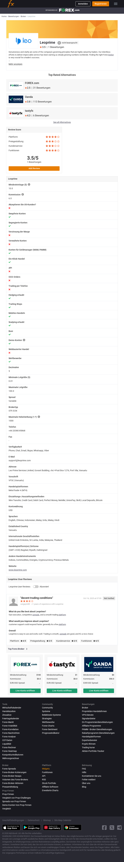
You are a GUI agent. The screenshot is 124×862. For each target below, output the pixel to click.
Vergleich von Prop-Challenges (16, 798)
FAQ (84, 768)
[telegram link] (119, 827)
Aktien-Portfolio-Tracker (93, 751)
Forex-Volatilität (9, 726)
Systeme (46, 711)
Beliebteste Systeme (51, 715)
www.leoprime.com (18, 570)
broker (111, 55)
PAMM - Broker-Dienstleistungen (97, 729)
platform (62, 615)
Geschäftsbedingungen (13, 820)
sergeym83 (25, 604)
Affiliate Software (50, 787)
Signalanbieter (88, 718)
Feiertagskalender (10, 718)
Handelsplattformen (91, 736)
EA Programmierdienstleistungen (97, 722)
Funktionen (47, 772)
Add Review (34, 168)
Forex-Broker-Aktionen (12, 783)
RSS (44, 779)
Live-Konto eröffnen (25, 690)
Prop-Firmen (8, 794)
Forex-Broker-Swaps (11, 776)
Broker (85, 707)
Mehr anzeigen (15, 64)
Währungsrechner (10, 758)
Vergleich (6, 808)
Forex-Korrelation (10, 729)
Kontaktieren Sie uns (91, 776)
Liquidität (6, 744)
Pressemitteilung (10, 787)
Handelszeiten (9, 711)
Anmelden (83, 4)
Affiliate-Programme (91, 726)
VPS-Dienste (87, 715)
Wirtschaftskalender (11, 707)
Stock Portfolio (49, 783)
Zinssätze (6, 715)
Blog (84, 787)
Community (47, 707)
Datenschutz (34, 820)
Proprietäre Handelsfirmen (94, 711)
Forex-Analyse (9, 736)
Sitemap (47, 820)
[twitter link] (112, 827)
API (43, 776)
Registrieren (101, 4)
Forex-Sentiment (49, 729)
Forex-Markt (8, 722)
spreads (35, 615)
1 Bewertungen (34, 162)
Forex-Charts (48, 726)
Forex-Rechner (9, 747)
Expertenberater (89, 740)
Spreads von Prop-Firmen (14, 801)
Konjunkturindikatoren (12, 754)
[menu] (116, 4)
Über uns (86, 783)
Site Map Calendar (62, 820)
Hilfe (84, 772)
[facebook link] (104, 827)
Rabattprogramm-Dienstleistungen (98, 733)
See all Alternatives (62, 122)
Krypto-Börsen (89, 744)
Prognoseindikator (50, 733)
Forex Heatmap (9, 751)
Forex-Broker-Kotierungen (14, 772)
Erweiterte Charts (50, 790)
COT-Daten (7, 740)
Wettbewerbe (48, 722)
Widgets (46, 768)
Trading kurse (88, 747)
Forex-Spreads (9, 768)
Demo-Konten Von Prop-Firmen (16, 805)
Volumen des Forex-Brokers (15, 779)
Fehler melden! (89, 779)
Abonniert (44, 586)
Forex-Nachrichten (11, 733)
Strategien (47, 718)
